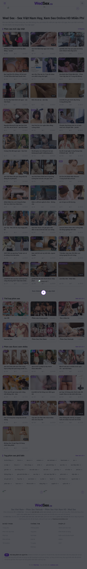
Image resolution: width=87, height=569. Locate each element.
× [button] (43, 292)
